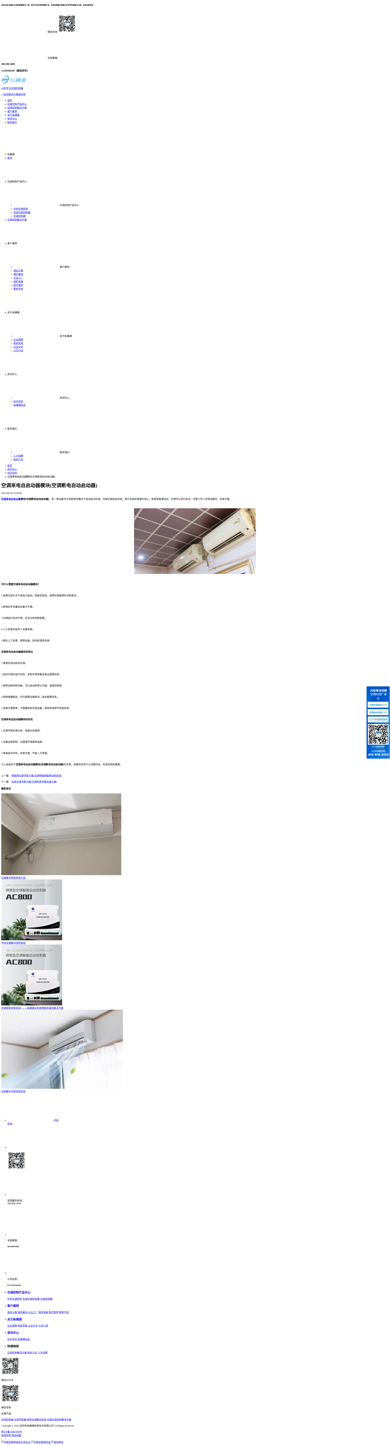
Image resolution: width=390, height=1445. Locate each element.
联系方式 (18, 459)
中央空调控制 (20, 209)
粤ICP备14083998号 (11, 1432)
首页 (9, 100)
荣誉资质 (18, 343)
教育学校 (18, 289)
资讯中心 (12, 118)
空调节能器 (20, 1419)
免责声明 (6, 1435)
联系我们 (12, 122)
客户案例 (12, 111)
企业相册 (18, 339)
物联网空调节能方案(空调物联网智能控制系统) (37, 775)
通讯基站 (18, 274)
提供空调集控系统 (36, 1419)
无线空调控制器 (21, 212)
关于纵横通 (13, 115)
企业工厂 (18, 278)
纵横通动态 (19, 405)
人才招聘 (18, 456)
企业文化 (18, 347)
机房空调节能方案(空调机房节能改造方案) (34, 781)
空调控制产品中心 (17, 104)
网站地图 (16, 1435)
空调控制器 (19, 216)
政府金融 (18, 281)
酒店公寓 (18, 270)
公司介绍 (18, 350)
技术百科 (18, 401)
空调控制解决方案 (17, 108)
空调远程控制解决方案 (59, 1419)
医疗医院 (18, 285)
